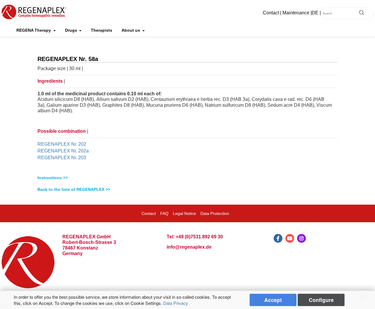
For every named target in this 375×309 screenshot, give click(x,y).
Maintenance (295, 12)
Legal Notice (184, 213)
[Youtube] (289, 238)
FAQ (164, 213)
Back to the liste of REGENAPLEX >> (74, 189)
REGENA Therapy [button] (34, 30)
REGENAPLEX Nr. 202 (62, 144)
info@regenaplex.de (189, 247)
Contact (271, 12)
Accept (273, 299)
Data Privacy (175, 303)
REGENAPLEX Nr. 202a (63, 150)
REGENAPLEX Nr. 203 (62, 157)
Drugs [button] (71, 30)
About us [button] (131, 30)
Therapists (101, 30)
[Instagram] (301, 238)
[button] (188, 178)
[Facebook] (278, 238)
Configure (321, 299)
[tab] (188, 178)
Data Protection (214, 213)
